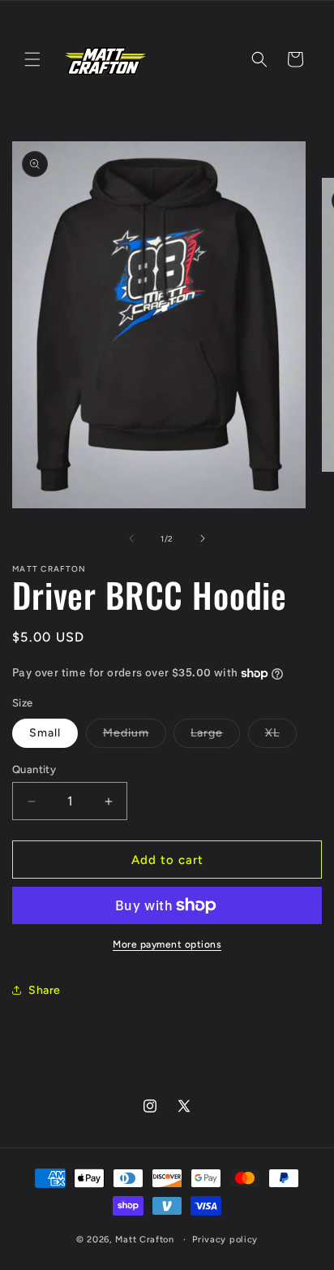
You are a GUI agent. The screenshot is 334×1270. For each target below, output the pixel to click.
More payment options (167, 944)
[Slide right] (203, 538)
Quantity (34, 769)
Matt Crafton (144, 1239)
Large (215, 736)
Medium (134, 736)
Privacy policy (225, 1239)
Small (45, 733)
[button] (32, 59)
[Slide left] (131, 538)
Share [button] (44, 990)
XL (281, 736)
